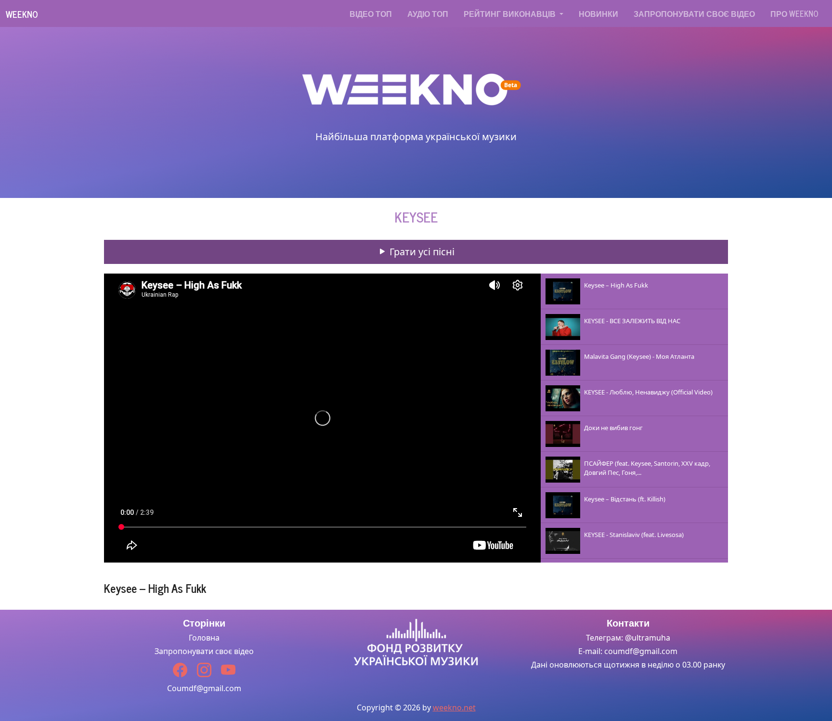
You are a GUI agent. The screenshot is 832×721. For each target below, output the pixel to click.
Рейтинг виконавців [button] (511, 13)
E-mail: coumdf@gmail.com (627, 651)
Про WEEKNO (794, 13)
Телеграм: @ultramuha (628, 637)
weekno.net (454, 707)
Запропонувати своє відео (694, 13)
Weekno (22, 14)
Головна (204, 637)
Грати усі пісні (421, 251)
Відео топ (371, 13)
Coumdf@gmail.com (204, 688)
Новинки (598, 13)
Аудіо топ (427, 13)
